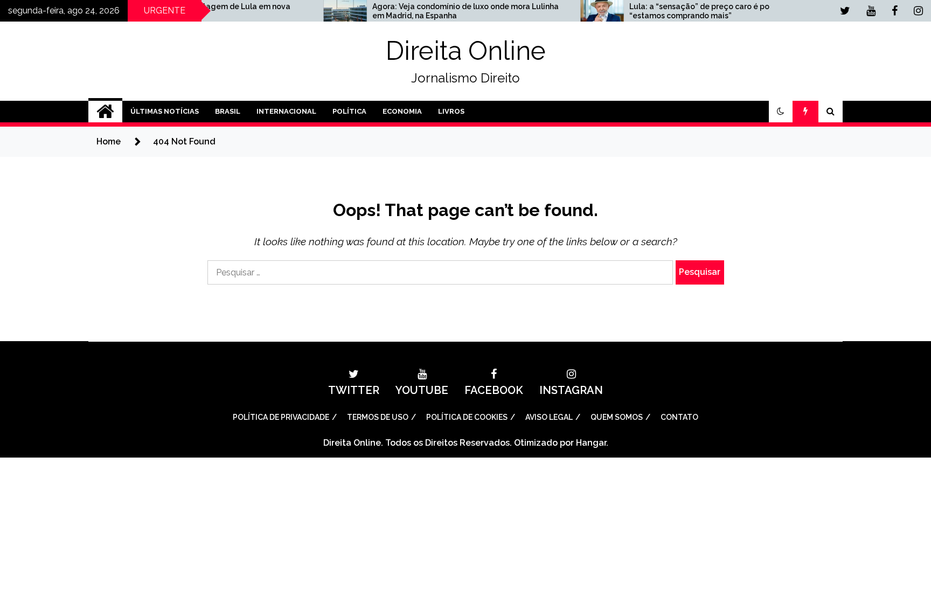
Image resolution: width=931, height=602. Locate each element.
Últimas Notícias (164, 111)
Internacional (286, 111)
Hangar (591, 443)
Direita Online (466, 51)
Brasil (227, 111)
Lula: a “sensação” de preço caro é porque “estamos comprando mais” (685, 11)
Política (349, 111)
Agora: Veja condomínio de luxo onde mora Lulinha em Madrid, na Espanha (442, 11)
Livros (451, 111)
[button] (781, 111)
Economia (402, 111)
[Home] (105, 111)
